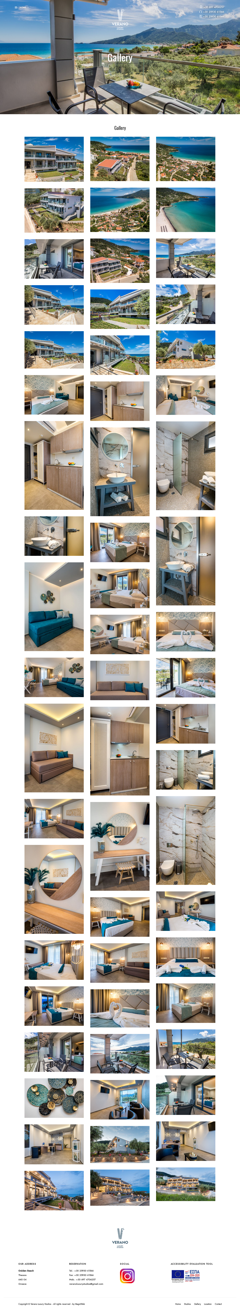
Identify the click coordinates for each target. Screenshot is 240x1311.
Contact (218, 1304)
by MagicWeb (78, 1304)
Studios (187, 1304)
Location (208, 1304)
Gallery (197, 1304)
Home (178, 1304)
